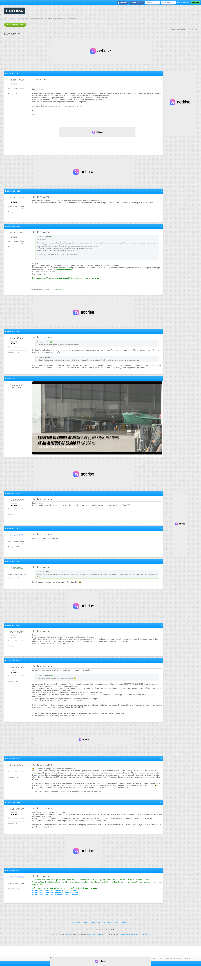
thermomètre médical (127, 935)
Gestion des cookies (157, 958)
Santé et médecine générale (56, 19)
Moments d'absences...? (122, 922)
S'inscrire (122, 3)
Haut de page (187, 958)
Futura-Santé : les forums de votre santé (30, 19)
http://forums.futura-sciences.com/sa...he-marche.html (55, 894)
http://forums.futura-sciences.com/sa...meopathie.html (55, 892)
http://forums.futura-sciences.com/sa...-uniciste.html (54, 890)
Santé (67, 935)
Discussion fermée (15, 25)
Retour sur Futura (136, 3)
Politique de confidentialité (173, 958)
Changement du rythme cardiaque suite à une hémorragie (91, 922)
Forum (11, 19)
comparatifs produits (94, 935)
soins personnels (142, 935)
